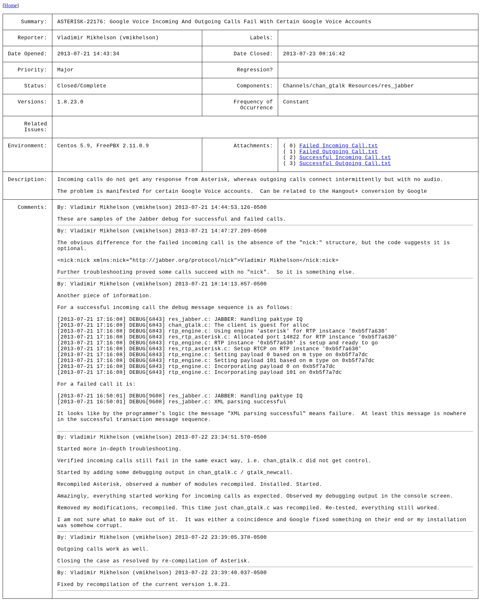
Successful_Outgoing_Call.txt (345, 164)
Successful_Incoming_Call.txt (345, 158)
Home (10, 5)
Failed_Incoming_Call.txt (338, 146)
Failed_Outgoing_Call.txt (338, 152)
